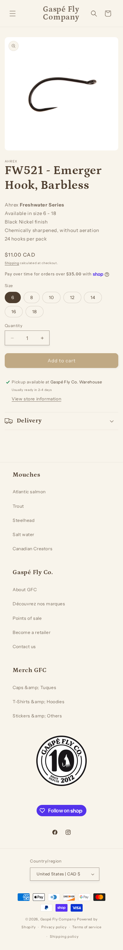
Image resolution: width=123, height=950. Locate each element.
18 (34, 311)
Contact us (24, 646)
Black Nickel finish (26, 222)
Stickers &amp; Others (37, 716)
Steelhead (23, 520)
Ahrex (12, 205)
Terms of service (86, 927)
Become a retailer (31, 632)
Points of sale (27, 618)
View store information (36, 399)
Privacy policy (54, 927)
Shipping (12, 263)
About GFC (25, 589)
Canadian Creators (32, 548)
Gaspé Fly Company (58, 919)
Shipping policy (64, 936)
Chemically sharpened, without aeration (52, 230)
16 (13, 311)
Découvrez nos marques (39, 604)
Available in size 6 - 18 (30, 213)
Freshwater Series (42, 205)
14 (93, 297)
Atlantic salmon (29, 492)
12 (72, 297)
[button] (13, 13)
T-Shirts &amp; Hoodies (38, 701)
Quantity (13, 325)
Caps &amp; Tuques (34, 687)
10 (51, 297)
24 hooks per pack (26, 239)
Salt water (23, 534)
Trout (18, 506)
